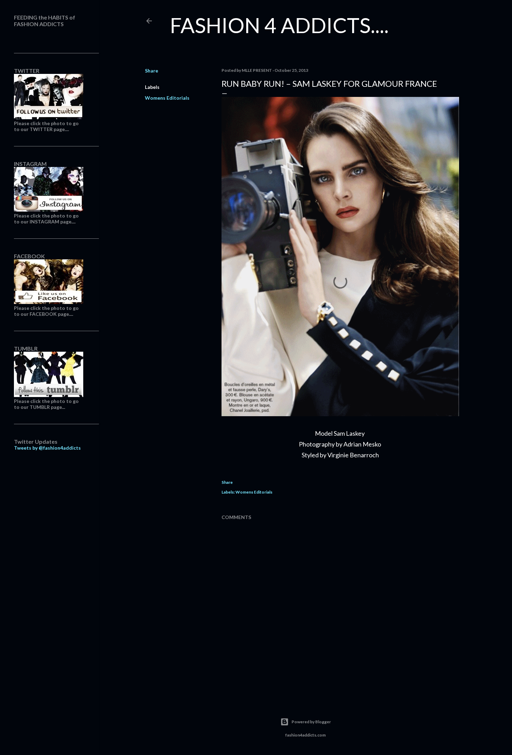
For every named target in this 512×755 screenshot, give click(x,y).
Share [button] (151, 71)
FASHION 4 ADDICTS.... (279, 25)
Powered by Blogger (311, 721)
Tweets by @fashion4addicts (47, 448)
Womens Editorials (167, 98)
